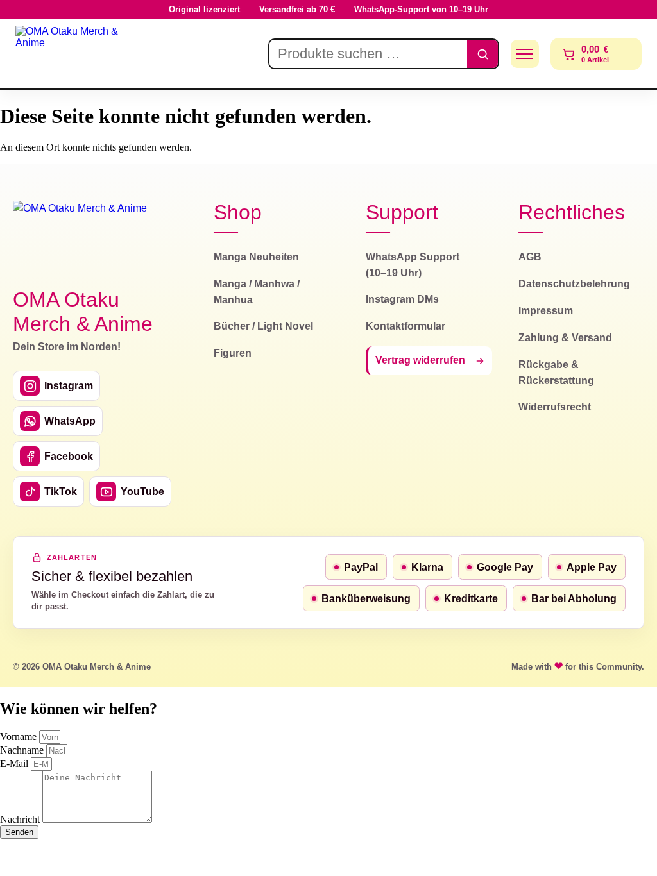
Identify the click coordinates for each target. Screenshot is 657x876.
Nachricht (21, 819)
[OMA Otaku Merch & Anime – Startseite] (80, 237)
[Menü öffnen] (525, 54)
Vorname (19, 736)
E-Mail (15, 763)
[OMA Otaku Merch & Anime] (71, 54)
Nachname (23, 750)
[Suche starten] (482, 54)
